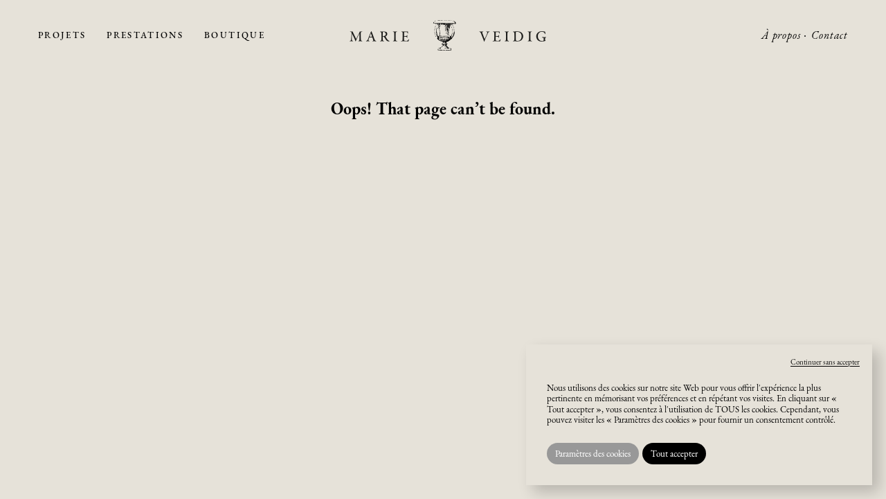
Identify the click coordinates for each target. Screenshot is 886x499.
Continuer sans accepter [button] (825, 362)
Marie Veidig (448, 35)
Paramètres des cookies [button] (593, 453)
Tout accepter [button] (674, 453)
